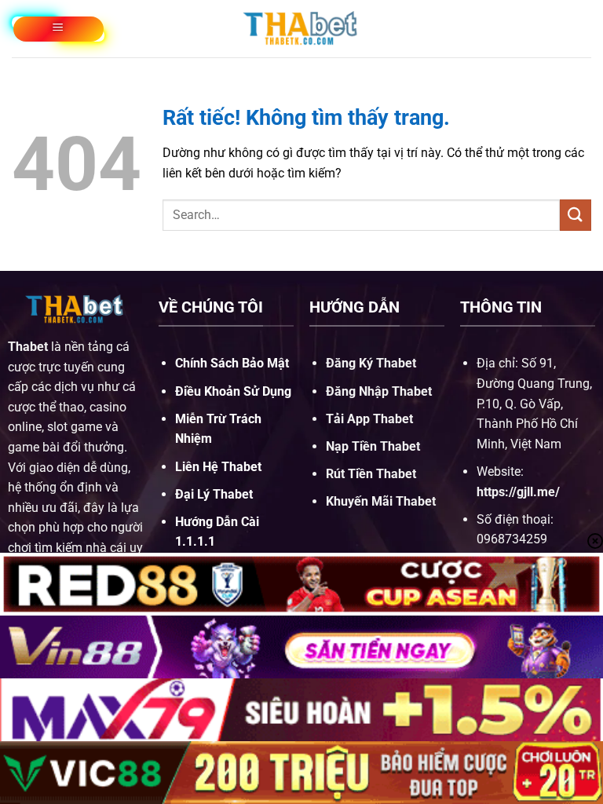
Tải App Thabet (369, 418)
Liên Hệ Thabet (218, 466)
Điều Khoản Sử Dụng (233, 391)
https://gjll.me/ (518, 491)
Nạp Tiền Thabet (373, 446)
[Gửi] (575, 214)
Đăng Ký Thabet (371, 363)
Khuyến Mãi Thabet (381, 501)
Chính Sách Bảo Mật (232, 363)
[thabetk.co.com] (301, 28)
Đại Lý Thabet (214, 494)
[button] (58, 29)
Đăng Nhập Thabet (379, 391)
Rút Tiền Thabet (371, 473)
